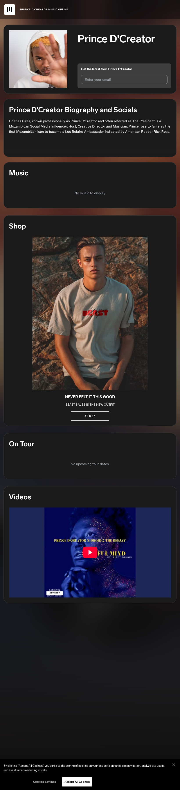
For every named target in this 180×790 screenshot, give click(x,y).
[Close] (173, 765)
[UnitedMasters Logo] (9, 9)
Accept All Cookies (77, 781)
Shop (90, 416)
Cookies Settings (44, 781)
